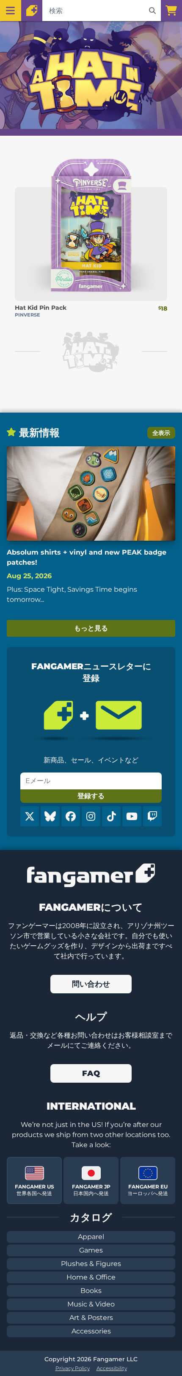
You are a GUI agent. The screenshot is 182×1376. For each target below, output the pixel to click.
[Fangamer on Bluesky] (50, 816)
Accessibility (112, 1368)
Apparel (91, 1237)
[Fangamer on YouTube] (131, 816)
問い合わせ (91, 984)
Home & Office (91, 1277)
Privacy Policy (72, 1368)
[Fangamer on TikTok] (111, 816)
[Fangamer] (31, 10)
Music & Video (91, 1304)
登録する (91, 796)
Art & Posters (91, 1318)
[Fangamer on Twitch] (152, 816)
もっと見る (91, 628)
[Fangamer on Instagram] (91, 816)
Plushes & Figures (91, 1264)
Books (91, 1291)
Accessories (91, 1331)
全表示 (161, 433)
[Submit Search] (152, 10)
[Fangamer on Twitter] (29, 816)
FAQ (91, 1073)
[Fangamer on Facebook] (70, 816)
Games (91, 1250)
